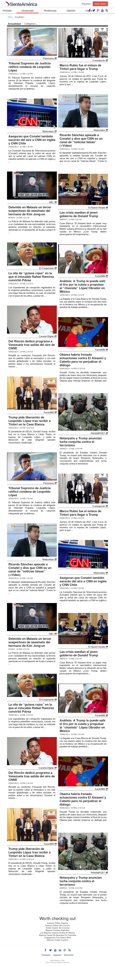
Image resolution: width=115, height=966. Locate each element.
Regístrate (86, 4)
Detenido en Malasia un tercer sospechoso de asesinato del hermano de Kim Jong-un (29, 210)
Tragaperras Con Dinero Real (57, 937)
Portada (7, 10)
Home (10, 17)
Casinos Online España (57, 923)
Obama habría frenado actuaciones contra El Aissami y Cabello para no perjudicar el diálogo (83, 359)
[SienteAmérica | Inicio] (21, 4)
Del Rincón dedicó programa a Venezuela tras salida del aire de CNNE (31, 344)
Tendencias (50, 10)
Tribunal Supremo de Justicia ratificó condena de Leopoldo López (29, 66)
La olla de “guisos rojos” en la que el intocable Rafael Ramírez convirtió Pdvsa (31, 276)
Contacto (46, 955)
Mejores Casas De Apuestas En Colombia (57, 935)
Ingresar (57, 955)
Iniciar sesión (100, 4)
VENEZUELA (13, 74)
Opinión (71, 10)
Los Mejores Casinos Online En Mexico (57, 933)
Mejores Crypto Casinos (57, 940)
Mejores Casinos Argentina (57, 930)
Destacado (28, 10)
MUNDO (11, 218)
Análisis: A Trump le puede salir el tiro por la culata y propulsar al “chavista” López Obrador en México (83, 286)
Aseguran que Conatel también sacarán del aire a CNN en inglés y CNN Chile (31, 139)
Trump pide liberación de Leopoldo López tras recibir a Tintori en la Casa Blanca (29, 420)
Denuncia (68, 955)
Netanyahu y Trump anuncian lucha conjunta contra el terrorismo (81, 441)
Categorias (30, 24)
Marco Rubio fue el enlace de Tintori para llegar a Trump (80, 67)
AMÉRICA (63, 220)
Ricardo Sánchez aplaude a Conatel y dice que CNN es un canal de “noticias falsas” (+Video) (81, 140)
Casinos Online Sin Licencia (57, 925)
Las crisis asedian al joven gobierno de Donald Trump (79, 214)
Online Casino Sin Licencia (57, 928)
